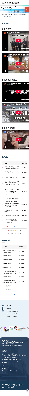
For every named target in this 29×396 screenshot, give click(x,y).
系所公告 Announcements (19, 14)
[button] (1, 9)
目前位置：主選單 (6, 14)
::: (0, 336)
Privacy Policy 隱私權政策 (8, 387)
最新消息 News (7, 16)
